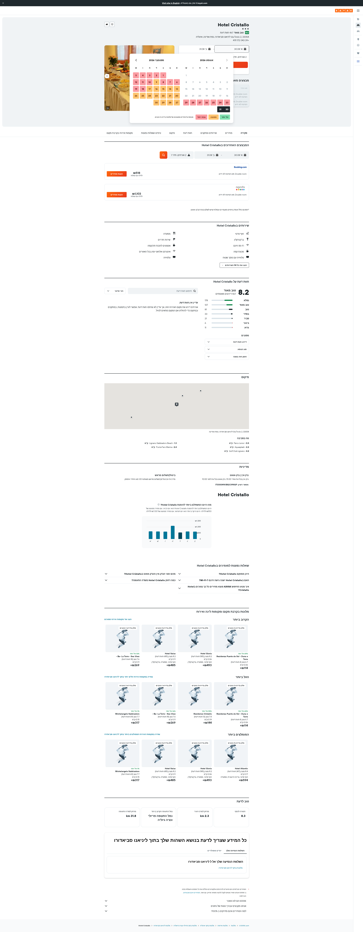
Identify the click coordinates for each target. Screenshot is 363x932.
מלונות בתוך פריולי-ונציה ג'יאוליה (185, 925)
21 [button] (193, 95)
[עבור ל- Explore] (358, 39)
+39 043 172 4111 (241, 40)
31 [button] (220, 109)
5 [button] (206, 82)
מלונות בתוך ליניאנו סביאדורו (231, 868)
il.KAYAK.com (244, 925)
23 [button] (227, 102)
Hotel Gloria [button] (206, 653)
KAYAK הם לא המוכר (236, 900)
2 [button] (227, 82)
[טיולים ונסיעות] (358, 53)
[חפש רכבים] (358, 31)
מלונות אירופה (223, 925)
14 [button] (193, 88)
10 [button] (220, 88)
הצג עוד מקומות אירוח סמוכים (117, 619)
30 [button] (227, 109)
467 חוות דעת (226, 32)
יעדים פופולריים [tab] (214, 850)
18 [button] (213, 95)
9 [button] (227, 88)
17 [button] (220, 95)
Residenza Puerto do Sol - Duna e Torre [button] (232, 657)
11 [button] (213, 88)
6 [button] (200, 82)
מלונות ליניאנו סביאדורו (162, 925)
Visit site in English (171, 3)
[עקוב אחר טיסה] (358, 45)
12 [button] (207, 88)
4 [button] (213, 82)
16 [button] (227, 95)
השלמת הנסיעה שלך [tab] (235, 850)
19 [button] (207, 95)
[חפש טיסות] (358, 19)
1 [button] (186, 75)
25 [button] (213, 102)
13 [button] (200, 88)
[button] (3, 3)
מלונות (233, 925)
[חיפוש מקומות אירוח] (358, 25)
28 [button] (193, 102)
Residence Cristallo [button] (203, 714)
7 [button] (193, 82)
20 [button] (199, 95)
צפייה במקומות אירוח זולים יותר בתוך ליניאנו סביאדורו (128, 676)
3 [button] (220, 82)
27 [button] (200, 102)
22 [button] (186, 95)
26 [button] (206, 102)
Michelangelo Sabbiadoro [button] (127, 714)
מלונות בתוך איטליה (207, 925)
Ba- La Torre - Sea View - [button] (127, 656)
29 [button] (186, 102)
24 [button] (220, 102)
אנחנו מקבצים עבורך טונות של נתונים (228, 906)
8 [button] (186, 82)
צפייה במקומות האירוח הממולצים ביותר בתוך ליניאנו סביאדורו (132, 734)
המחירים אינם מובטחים (191, 893)
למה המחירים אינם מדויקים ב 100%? (228, 911)
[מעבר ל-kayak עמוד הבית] (344, 10)
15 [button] (186, 88)
